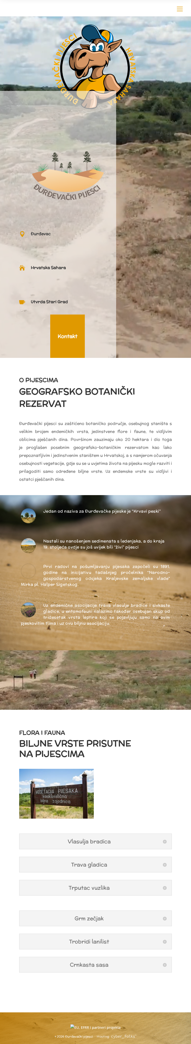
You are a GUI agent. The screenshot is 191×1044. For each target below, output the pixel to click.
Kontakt (67, 336)
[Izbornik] (180, 8)
